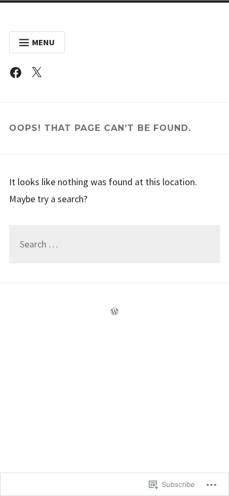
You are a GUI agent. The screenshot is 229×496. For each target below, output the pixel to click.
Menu (43, 42)
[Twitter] (39, 74)
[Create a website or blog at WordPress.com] (114, 312)
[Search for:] (114, 245)
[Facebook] (18, 74)
